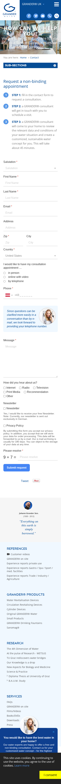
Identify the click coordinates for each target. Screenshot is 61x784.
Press (10, 724)
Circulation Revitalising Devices (24, 604)
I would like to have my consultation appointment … (24, 266)
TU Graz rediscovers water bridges (26, 657)
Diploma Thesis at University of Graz (29, 676)
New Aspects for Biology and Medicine (28, 667)
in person (13, 272)
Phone (8, 288)
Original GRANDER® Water (22, 613)
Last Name (10, 191)
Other (9, 396)
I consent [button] (50, 775)
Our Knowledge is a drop (21, 662)
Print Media (13, 391)
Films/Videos (14, 711)
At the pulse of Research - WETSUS (26, 653)
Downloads (13, 720)
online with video (18, 277)
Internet (10, 387)
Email (7, 206)
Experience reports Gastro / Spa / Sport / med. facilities (30, 569)
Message (9, 340)
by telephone (16, 281)
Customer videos (20, 554)
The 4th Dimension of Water (23, 648)
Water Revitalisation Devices (23, 600)
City (28, 236)
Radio (25, 387)
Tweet (25, 481)
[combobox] (11, 295)
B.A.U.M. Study (17, 680)
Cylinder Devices (16, 609)
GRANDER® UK (32, 4)
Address (8, 221)
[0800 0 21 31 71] (49, 16)
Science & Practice (17, 671)
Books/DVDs (13, 715)
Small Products (15, 618)
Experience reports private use (24, 563)
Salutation (10, 161)
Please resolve (13, 450)
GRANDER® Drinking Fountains (24, 623)
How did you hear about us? (20, 382)
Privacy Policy (15, 425)
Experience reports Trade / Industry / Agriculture (28, 577)
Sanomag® (13, 627)
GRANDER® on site (17, 558)
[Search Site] (56, 16)
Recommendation (37, 391)
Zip (6, 236)
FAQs (10, 702)
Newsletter (9, 403)
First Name (10, 176)
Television (42, 387)
